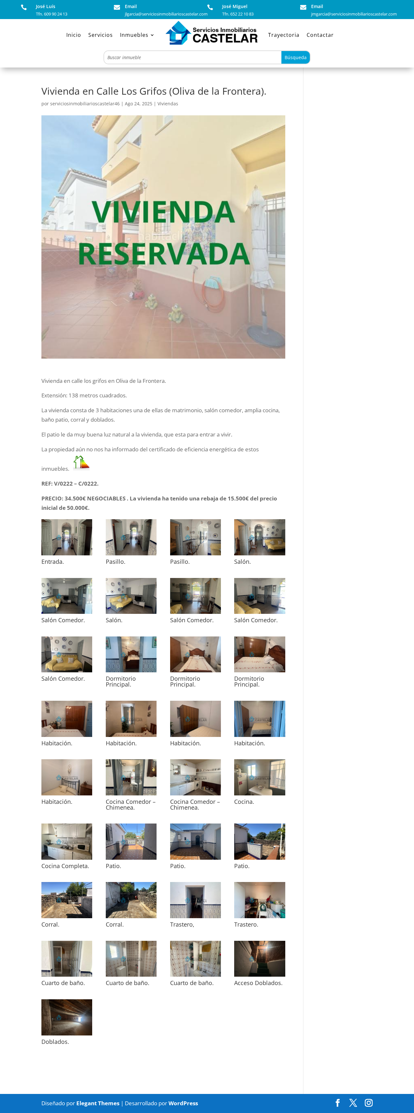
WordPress (183, 1103)
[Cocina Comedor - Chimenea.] (131, 795)
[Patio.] (131, 859)
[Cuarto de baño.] (66, 976)
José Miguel (234, 6)
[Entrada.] (66, 555)
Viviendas (168, 103)
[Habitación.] (66, 736)
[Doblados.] (66, 1035)
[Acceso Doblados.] (259, 976)
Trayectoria (284, 34)
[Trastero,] (195, 918)
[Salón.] (259, 555)
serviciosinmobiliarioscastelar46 (85, 103)
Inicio (73, 34)
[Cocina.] (259, 795)
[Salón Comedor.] (66, 613)
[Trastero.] (259, 918)
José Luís (45, 6)
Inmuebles (134, 34)
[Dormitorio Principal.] (131, 672)
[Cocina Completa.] (66, 859)
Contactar (320, 34)
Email (131, 6)
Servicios (100, 34)
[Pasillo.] (131, 555)
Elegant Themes (97, 1103)
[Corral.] (66, 918)
